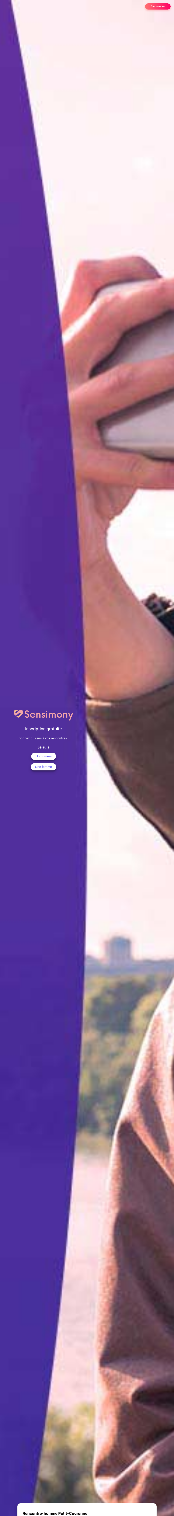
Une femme (43, 767)
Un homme (44, 756)
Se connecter (158, 6)
